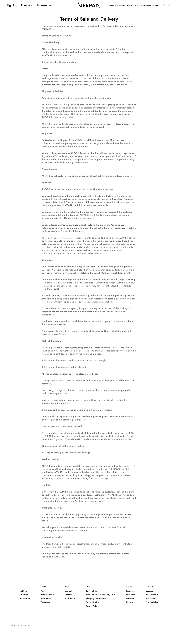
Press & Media (47, 594)
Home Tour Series (117, 5)
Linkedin (130, 598)
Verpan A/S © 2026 (20, 625)
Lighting (12, 5)
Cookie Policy (92, 606)
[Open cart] (169, 5)
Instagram (130, 590)
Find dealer (146, 5)
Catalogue (45, 602)
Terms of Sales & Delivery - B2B (101, 594)
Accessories (43, 5)
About (43, 590)
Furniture (27, 5)
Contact (68, 590)
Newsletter (151, 598)
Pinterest (130, 602)
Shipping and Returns (96, 598)
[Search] (164, 5)
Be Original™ (152, 594)
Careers (149, 590)
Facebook (130, 594)
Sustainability (152, 602)
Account (68, 594)
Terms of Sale (92, 590)
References (46, 598)
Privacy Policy (92, 602)
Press (155, 5)
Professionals (133, 5)
